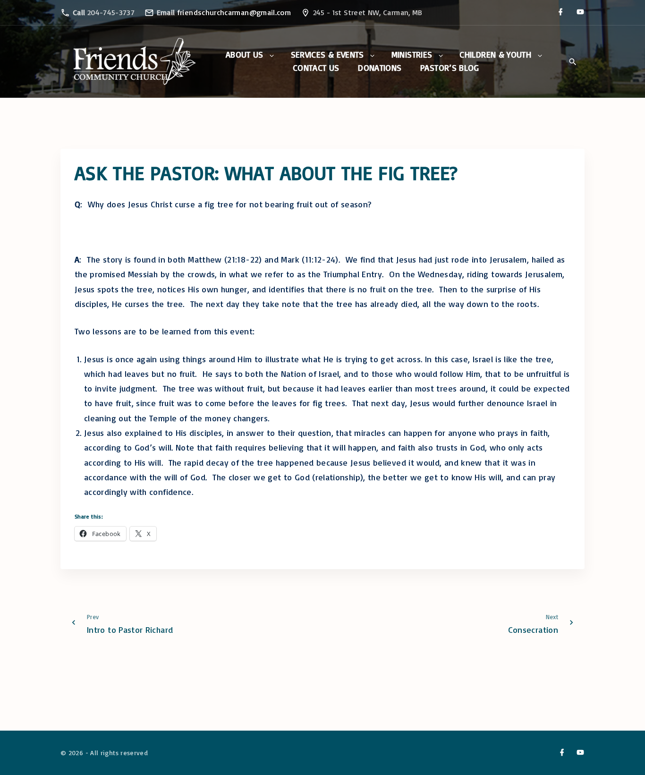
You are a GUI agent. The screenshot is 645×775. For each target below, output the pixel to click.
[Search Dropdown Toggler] (572, 62)
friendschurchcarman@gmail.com (234, 12)
